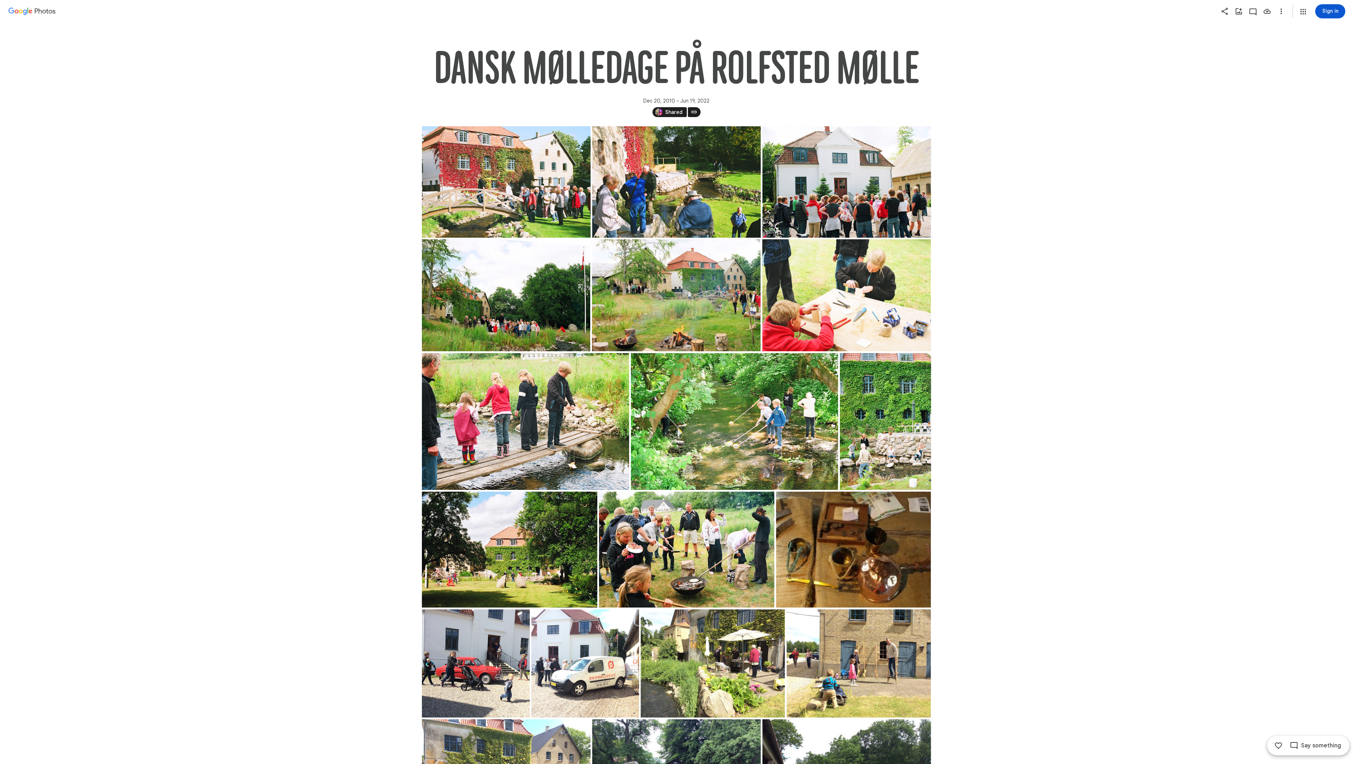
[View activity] (1253, 11)
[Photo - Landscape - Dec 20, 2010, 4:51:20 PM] (686, 550)
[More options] (1281, 11)
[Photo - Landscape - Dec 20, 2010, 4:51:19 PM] (525, 421)
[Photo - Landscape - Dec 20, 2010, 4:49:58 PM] (506, 182)
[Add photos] (1239, 11)
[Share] (1225, 11)
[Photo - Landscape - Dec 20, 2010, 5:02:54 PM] (853, 550)
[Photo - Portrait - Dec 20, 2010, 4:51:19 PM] (885, 421)
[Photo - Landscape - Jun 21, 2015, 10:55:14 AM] (712, 663)
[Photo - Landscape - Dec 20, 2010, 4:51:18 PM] (506, 295)
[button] (1303, 12)
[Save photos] (1267, 11)
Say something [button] (1321, 745)
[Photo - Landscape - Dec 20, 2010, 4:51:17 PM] (846, 182)
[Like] (1278, 746)
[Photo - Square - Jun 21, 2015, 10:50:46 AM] (585, 663)
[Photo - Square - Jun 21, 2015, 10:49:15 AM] (476, 663)
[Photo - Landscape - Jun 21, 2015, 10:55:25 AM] (859, 663)
